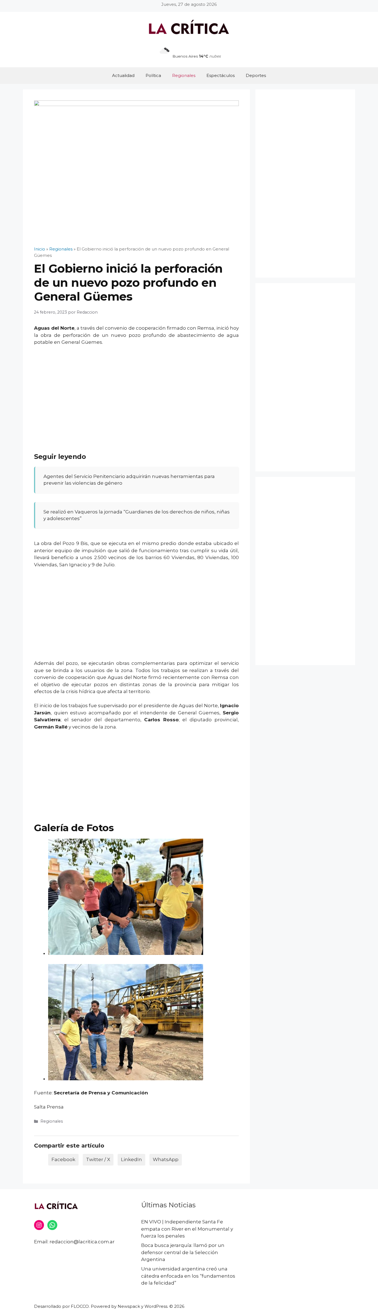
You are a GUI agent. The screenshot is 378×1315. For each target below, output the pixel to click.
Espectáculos (220, 75)
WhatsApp (165, 1159)
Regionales (183, 75)
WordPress (155, 1306)
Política (153, 75)
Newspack (129, 1306)
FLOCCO (80, 1306)
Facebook (63, 1159)
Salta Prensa (49, 1107)
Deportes (256, 75)
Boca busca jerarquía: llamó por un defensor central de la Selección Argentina (182, 1252)
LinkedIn (131, 1159)
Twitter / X (98, 1159)
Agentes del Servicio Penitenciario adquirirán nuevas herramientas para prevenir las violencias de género (129, 480)
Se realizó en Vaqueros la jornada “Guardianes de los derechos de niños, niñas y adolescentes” (136, 515)
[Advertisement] (136, 391)
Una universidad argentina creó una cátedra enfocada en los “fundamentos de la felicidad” (188, 1276)
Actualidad (123, 75)
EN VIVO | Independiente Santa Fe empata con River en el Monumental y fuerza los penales (187, 1229)
